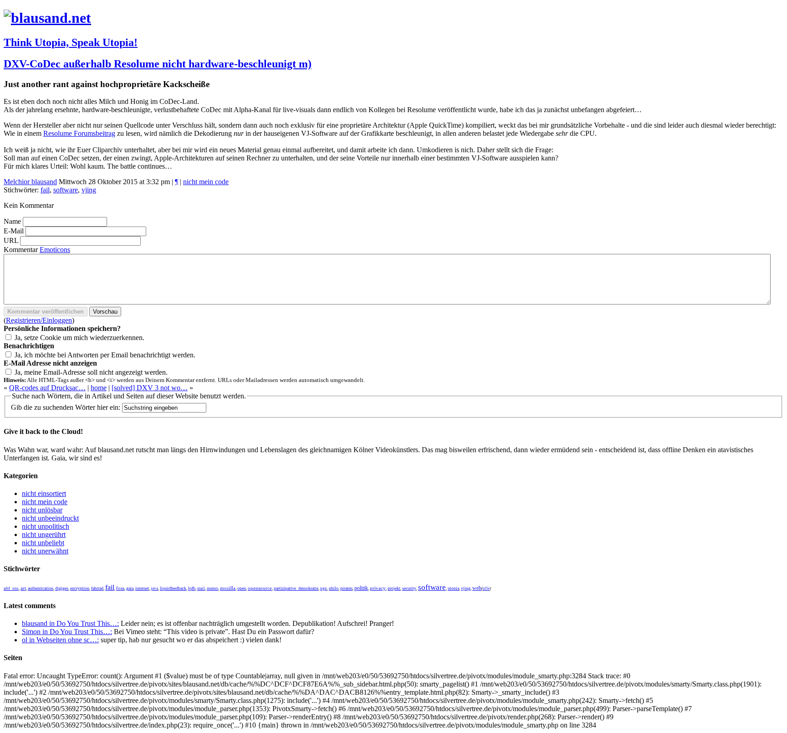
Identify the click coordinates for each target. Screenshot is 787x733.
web (476, 588)
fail (45, 190)
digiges (61, 588)
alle (486, 588)
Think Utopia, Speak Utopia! (71, 42)
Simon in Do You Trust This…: (67, 631)
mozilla (227, 588)
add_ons (11, 588)
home (99, 388)
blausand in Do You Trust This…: (70, 623)
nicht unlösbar (42, 510)
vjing (89, 190)
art (23, 588)
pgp (323, 588)
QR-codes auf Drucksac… (47, 388)
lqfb (191, 588)
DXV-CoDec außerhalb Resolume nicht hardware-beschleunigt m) (158, 64)
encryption (79, 588)
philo (333, 588)
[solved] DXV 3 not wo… (150, 388)
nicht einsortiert (44, 493)
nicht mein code (206, 182)
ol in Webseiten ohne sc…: (60, 640)
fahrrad (97, 588)
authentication (40, 588)
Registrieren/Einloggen (39, 320)
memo (212, 588)
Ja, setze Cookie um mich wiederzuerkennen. (79, 337)
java (154, 588)
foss (120, 588)
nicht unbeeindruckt (50, 518)
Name (12, 221)
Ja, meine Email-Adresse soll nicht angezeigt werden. (91, 372)
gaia (129, 588)
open (241, 588)
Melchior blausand (30, 182)
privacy (378, 588)
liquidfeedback (173, 588)
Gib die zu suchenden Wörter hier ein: (65, 407)
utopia (453, 588)
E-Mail (14, 231)
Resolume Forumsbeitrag (79, 133)
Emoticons (55, 249)
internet (142, 588)
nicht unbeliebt (43, 543)
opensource (260, 588)
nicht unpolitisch (45, 526)
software (65, 190)
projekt (394, 588)
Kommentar (21, 249)
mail (201, 588)
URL (11, 240)
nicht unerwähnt (45, 551)
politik (361, 588)
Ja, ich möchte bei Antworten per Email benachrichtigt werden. (105, 355)
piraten (346, 588)
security (409, 588)
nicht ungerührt (44, 534)
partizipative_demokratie (296, 588)
